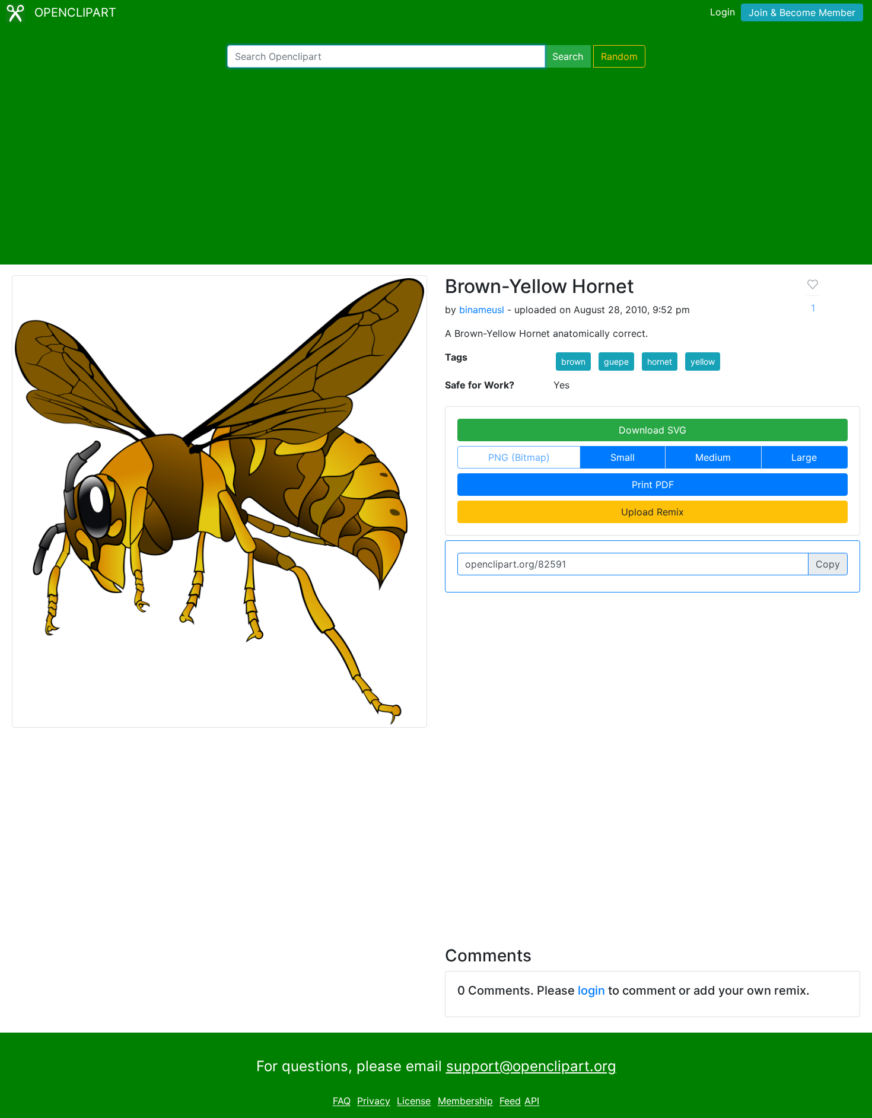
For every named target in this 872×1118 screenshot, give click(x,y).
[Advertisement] (436, 166)
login (591, 990)
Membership (465, 1101)
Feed (510, 1101)
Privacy (373, 1101)
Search (567, 56)
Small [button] (622, 457)
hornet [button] (659, 361)
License (414, 1101)
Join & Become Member (802, 12)
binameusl (481, 310)
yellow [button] (702, 361)
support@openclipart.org (531, 1066)
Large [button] (804, 457)
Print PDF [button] (653, 484)
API (531, 1101)
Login (722, 12)
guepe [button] (616, 361)
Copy (828, 564)
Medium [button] (713, 457)
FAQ (342, 1101)
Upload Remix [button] (652, 512)
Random (619, 56)
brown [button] (573, 361)
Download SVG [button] (652, 430)
